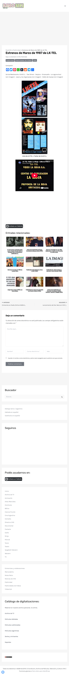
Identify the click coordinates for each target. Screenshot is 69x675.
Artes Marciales (10, 501)
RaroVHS (8, 50)
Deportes (8, 642)
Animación (8, 498)
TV (6, 557)
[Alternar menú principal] (65, 6)
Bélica (7, 508)
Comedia (8, 519)
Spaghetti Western (11, 550)
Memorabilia (9, 572)
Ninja (7, 536)
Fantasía (8, 529)
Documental (9, 526)
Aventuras (8, 505)
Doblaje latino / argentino (13, 409)
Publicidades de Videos (24, 60)
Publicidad (16, 50)
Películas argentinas (12, 631)
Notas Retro (9, 575)
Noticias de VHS (10, 579)
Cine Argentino (10, 515)
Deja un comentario (11, 56)
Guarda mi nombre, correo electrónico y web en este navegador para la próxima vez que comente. (35, 358)
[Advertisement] (34, 25)
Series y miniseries (11, 636)
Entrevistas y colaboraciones (15, 568)
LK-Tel (19, 56)
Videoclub (8, 589)
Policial (7, 540)
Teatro (7, 546)
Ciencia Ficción (10, 512)
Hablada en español (11, 412)
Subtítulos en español (12, 415)
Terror (7, 543)
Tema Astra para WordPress (41, 671)
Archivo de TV (9, 494)
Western (8, 553)
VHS (34, 60)
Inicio (7, 491)
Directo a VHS (9, 522)
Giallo (7, 533)
